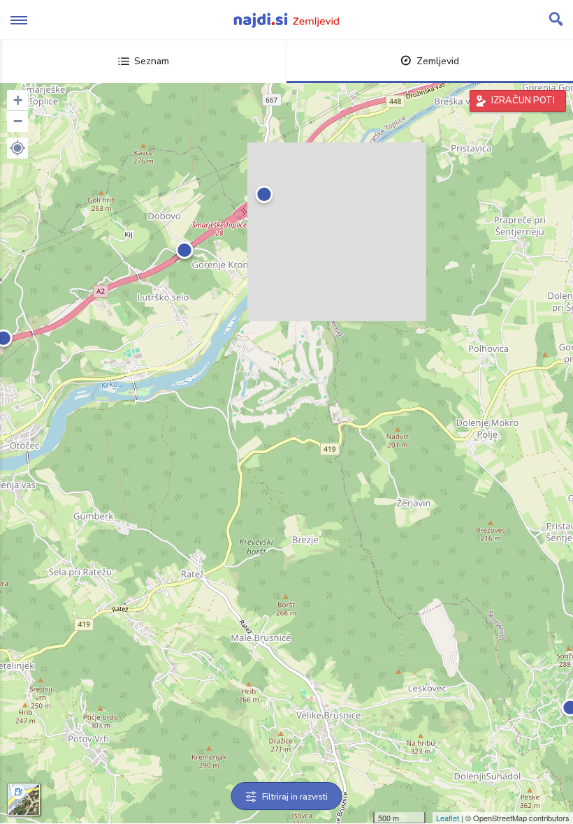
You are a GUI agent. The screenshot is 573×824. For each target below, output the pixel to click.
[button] (17, 148)
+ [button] (17, 100)
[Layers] (23, 799)
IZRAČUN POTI (523, 100)
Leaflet (447, 817)
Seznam (151, 61)
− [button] (17, 121)
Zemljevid (437, 61)
